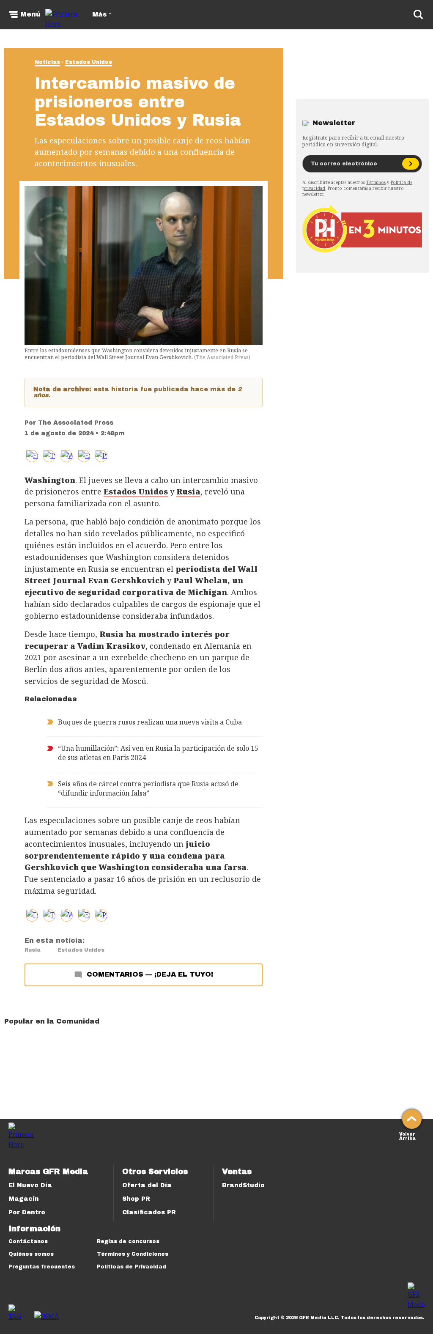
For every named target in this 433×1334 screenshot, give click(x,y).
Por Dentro (26, 1212)
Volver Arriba (407, 1135)
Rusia (33, 950)
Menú (30, 14)
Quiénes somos (31, 1254)
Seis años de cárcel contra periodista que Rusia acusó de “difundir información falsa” (148, 788)
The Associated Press (75, 423)
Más (99, 14)
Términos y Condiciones (132, 1254)
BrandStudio (243, 1185)
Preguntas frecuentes (41, 1267)
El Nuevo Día (30, 1185)
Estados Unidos (88, 62)
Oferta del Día (147, 1185)
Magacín (23, 1199)
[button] (49, 456)
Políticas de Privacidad (131, 1267)
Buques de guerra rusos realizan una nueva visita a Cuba (150, 722)
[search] (418, 14)
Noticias (47, 62)
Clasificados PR (149, 1212)
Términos (376, 182)
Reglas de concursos (128, 1241)
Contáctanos (28, 1241)
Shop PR (136, 1199)
